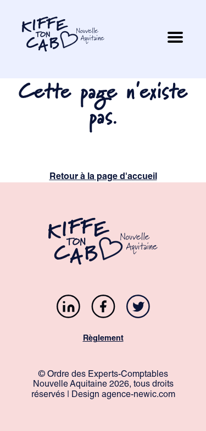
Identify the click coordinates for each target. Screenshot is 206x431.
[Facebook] (103, 308)
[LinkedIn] (68, 308)
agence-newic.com (138, 395)
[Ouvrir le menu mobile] (175, 39)
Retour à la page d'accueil (103, 177)
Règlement (103, 339)
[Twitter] (138, 308)
